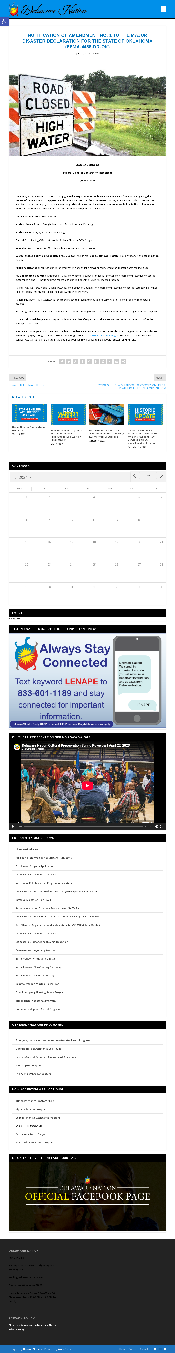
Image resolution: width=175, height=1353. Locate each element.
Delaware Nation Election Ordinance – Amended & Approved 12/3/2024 (57, 916)
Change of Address (27, 849)
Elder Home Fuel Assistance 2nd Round (39, 1048)
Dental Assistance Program (32, 1134)
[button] (4, 21)
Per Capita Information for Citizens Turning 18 (44, 857)
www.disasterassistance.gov (102, 335)
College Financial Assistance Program (38, 1117)
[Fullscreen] (162, 826)
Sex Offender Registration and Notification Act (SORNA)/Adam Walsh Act (59, 925)
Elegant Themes (32, 1349)
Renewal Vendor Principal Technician (37, 983)
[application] (87, 785)
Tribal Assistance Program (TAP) (35, 1101)
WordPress (64, 1349)
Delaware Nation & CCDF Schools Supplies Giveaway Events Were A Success (106, 433)
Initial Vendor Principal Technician (36, 958)
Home (122, 1349)
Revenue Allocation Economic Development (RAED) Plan (48, 908)
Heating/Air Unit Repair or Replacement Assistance (46, 1057)
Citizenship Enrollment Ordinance (36, 874)
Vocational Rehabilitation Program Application (44, 883)
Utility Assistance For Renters (33, 1074)
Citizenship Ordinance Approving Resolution (42, 941)
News (96, 53)
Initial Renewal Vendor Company (35, 975)
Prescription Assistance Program (35, 1142)
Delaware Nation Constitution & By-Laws (40, 891)
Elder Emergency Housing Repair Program (40, 992)
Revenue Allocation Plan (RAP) (33, 899)
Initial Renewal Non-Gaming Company (38, 967)
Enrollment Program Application (35, 866)
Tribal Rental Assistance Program (36, 1000)
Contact (133, 1349)
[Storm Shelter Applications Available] (29, 413)
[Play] (13, 826)
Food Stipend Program (29, 1065)
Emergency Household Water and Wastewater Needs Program (53, 1040)
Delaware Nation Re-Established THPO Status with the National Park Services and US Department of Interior (143, 436)
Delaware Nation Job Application (35, 950)
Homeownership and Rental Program (38, 1009)
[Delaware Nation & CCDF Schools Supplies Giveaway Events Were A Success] (106, 414)
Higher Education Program (31, 1109)
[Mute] (156, 826)
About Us (145, 1349)
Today (148, 475)
